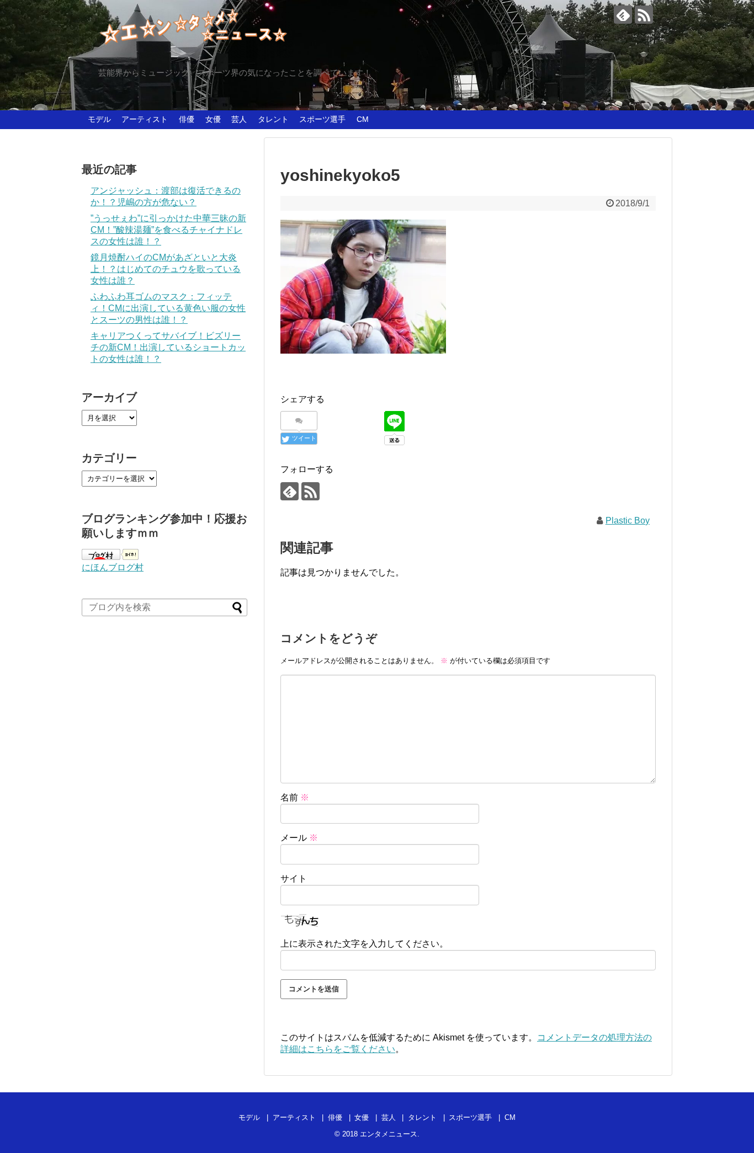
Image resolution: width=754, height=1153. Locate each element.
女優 (213, 119)
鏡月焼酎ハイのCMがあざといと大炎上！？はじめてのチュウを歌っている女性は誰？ (166, 269)
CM (363, 119)
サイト (293, 878)
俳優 (186, 119)
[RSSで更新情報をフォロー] (644, 15)
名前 (294, 797)
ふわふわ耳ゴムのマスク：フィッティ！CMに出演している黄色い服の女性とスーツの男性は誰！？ (168, 308)
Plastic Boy (628, 520)
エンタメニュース (388, 1134)
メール (299, 837)
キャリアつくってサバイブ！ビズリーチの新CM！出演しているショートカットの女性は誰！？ (168, 347)
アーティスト (144, 119)
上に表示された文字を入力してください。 (364, 943)
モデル (99, 119)
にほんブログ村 (113, 567)
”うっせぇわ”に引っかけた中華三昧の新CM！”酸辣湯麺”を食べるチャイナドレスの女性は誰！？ (168, 229)
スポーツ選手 (322, 119)
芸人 (239, 119)
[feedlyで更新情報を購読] (623, 15)
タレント (273, 119)
